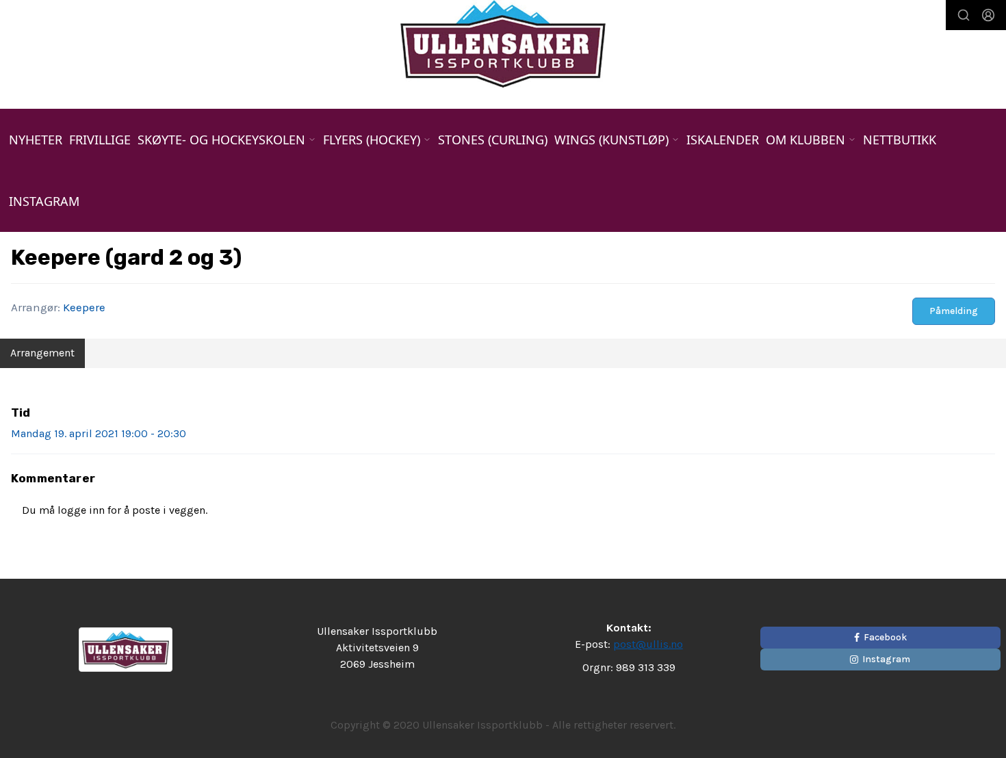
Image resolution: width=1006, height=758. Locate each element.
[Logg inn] (988, 15)
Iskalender (722, 139)
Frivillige (100, 139)
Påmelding (953, 311)
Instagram (44, 201)
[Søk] (963, 15)
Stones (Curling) (492, 139)
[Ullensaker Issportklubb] (503, 44)
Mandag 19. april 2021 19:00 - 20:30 (98, 433)
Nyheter (35, 139)
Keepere (84, 307)
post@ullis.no (648, 644)
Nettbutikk (899, 139)
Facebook (885, 637)
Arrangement (42, 352)
